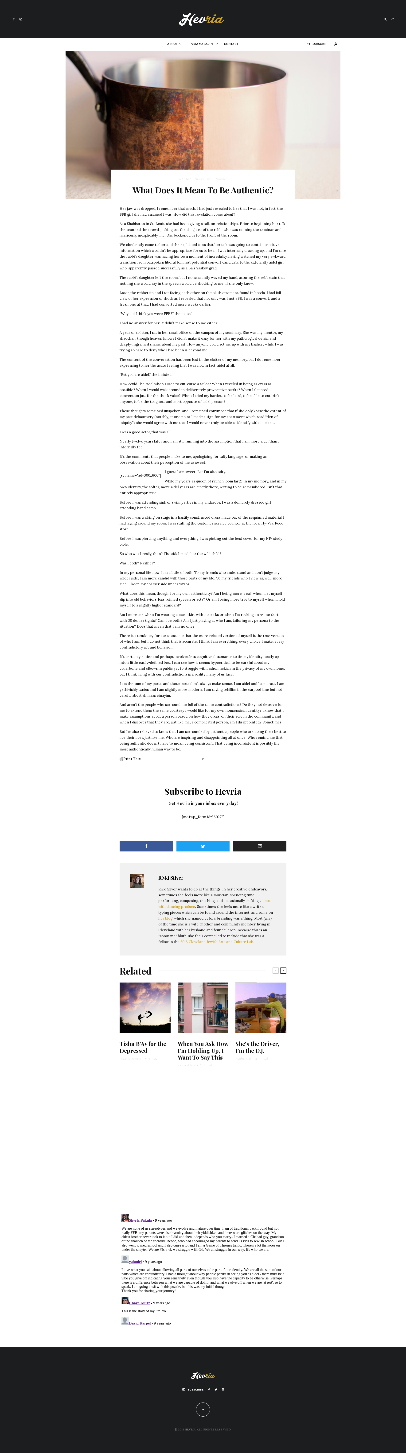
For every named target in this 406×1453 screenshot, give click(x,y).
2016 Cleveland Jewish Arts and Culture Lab (216, 942)
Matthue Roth (243, 1058)
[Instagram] (20, 19)
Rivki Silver (184, 179)
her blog (165, 918)
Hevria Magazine (200, 44)
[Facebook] (14, 19)
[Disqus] (203, 1143)
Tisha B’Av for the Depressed (143, 1047)
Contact (231, 44)
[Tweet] (203, 846)
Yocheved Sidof (186, 1065)
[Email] (259, 846)
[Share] (146, 846)
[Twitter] (215, 1389)
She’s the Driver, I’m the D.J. (257, 1047)
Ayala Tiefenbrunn (130, 1058)
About (172, 44)
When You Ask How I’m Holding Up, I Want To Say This (203, 1050)
